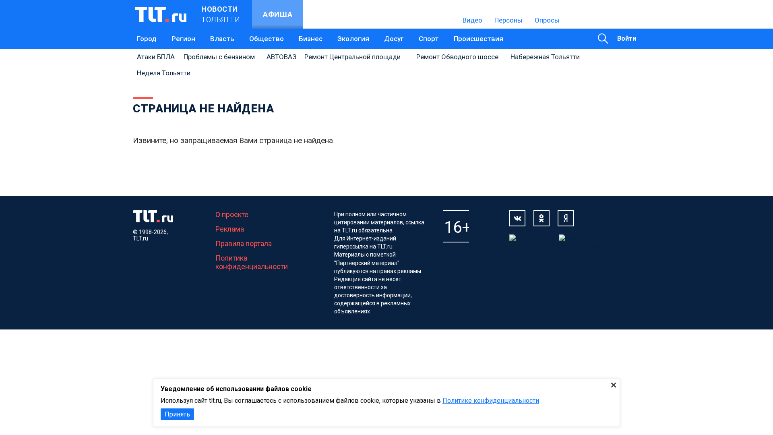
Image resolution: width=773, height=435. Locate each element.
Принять (177, 414)
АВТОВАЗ (281, 57)
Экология (353, 39)
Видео (472, 20)
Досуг (394, 39)
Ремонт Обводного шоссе (457, 57)
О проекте (231, 214)
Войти (626, 38)
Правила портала (243, 243)
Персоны (508, 20)
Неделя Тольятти (163, 73)
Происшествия (478, 39)
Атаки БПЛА (156, 57)
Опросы (547, 20)
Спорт (429, 39)
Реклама (229, 229)
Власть (222, 39)
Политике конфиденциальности (490, 400)
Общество (266, 39)
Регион (183, 39)
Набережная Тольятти (545, 57)
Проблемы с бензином (219, 57)
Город (147, 39)
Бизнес (310, 39)
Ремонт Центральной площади (352, 57)
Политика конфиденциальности (251, 262)
